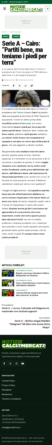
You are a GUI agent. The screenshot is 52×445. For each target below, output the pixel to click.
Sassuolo (26, 123)
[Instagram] (16, 363)
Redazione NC (9, 80)
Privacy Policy (8, 385)
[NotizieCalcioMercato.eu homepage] (26, 8)
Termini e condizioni (11, 398)
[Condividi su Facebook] (13, 85)
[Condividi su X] (19, 85)
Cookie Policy (8, 380)
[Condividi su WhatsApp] (25, 85)
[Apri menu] (4, 8)
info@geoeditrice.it (11, 427)
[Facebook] (4, 363)
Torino (16, 36)
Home (4, 32)
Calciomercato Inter (24, 280)
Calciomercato (15, 32)
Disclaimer (7, 389)
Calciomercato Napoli (24, 270)
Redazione (7, 394)
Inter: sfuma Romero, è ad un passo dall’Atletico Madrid (33, 284)
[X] (10, 363)
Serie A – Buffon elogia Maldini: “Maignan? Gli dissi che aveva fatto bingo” (29, 324)
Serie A (5, 36)
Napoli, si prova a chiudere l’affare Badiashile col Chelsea (32, 274)
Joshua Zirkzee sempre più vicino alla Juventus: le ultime (32, 294)
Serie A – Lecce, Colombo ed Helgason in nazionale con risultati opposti (25, 310)
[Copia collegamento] (31, 85)
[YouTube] (22, 363)
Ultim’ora (47, 8)
